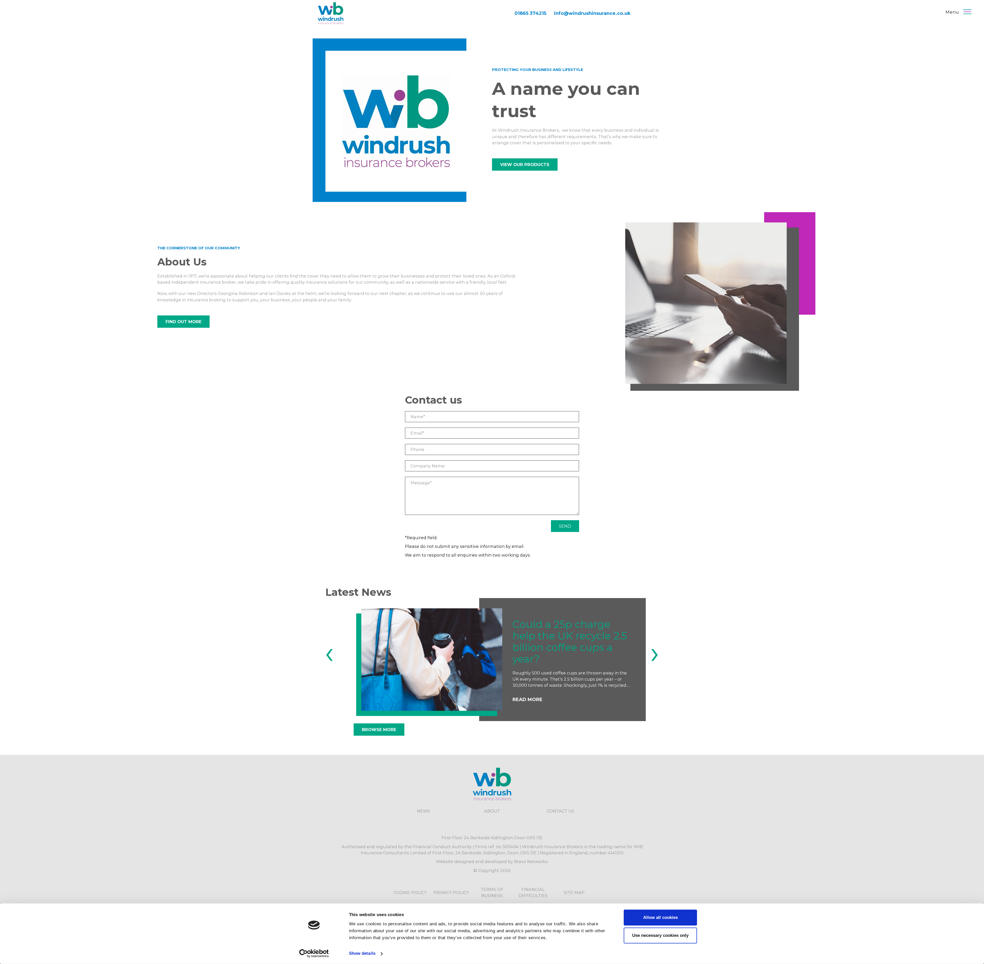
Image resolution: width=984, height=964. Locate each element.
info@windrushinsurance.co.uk (592, 13)
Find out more (183, 321)
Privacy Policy (451, 892)
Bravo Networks (531, 861)
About (492, 811)
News (423, 811)
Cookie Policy (410, 892)
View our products (524, 164)
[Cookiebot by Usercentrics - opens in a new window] (314, 953)
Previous (329, 658)
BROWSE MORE (379, 729)
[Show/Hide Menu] (967, 11)
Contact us (560, 811)
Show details (362, 953)
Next (654, 658)
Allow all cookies (660, 917)
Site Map (574, 892)
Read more (527, 694)
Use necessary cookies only (660, 935)
